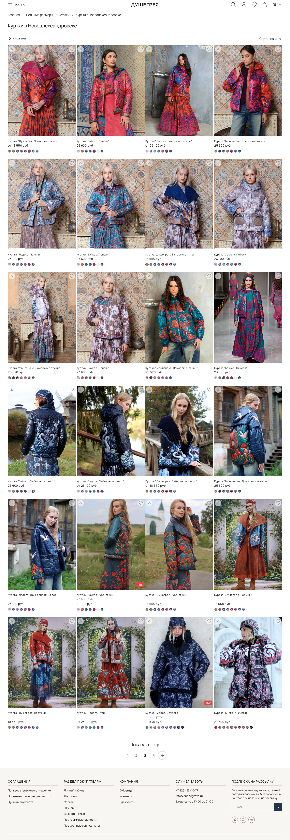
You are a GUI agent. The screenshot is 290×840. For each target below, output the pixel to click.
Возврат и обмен (75, 814)
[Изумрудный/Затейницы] (223, 151)
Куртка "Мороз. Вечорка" (162, 713)
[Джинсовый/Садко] (21, 151)
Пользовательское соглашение (29, 790)
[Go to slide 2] (33, 133)
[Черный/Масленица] (182, 727)
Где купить (127, 802)
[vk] (251, 820)
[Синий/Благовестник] (166, 727)
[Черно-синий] (33, 151)
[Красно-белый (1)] (158, 727)
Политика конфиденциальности (29, 796)
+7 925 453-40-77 (187, 790)
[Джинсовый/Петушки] (17, 151)
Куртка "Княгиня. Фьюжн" (231, 713)
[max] (243, 820)
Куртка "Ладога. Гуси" (91, 713)
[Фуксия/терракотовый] (166, 264)
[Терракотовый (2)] (243, 727)
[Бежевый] (150, 151)
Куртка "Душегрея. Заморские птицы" (33, 141)
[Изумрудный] (223, 727)
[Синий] (239, 727)
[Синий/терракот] (170, 727)
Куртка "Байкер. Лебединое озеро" (31, 481)
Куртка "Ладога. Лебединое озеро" (100, 481)
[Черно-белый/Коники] (235, 151)
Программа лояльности (80, 819)
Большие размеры (39, 15)
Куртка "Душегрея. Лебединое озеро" (171, 481)
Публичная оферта (20, 802)
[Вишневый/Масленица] (215, 727)
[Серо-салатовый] (235, 727)
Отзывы (69, 808)
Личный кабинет (75, 790)
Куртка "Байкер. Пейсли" (93, 141)
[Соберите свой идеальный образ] (12, 49)
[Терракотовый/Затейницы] (247, 727)
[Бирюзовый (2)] (219, 151)
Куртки (64, 15)
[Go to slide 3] (50, 133)
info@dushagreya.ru (189, 796)
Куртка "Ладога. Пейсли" (24, 254)
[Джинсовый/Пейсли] (154, 151)
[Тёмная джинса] (98, 151)
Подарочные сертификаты (82, 825)
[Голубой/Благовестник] (150, 727)
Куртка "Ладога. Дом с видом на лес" (33, 595)
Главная (14, 15)
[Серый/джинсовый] (162, 727)
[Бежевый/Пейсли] (78, 151)
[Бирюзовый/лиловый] (86, 151)
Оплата (69, 802)
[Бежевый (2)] (9, 151)
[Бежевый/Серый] (147, 727)
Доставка (70, 796)
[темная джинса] (37, 151)
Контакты (126, 796)
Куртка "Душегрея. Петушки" (233, 595)
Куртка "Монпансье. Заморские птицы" (240, 141)
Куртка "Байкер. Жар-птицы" (96, 595)
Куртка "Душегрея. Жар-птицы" (166, 595)
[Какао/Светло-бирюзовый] (90, 151)
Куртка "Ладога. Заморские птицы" (168, 141)
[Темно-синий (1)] (162, 151)
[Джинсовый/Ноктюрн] (154, 727)
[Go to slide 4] (66, 133)
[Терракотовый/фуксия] (94, 264)
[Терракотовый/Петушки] (25, 151)
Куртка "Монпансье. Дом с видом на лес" (242, 481)
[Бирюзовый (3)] (13, 151)
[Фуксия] (29, 264)
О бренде (126, 790)
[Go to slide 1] (16, 133)
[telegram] (235, 820)
